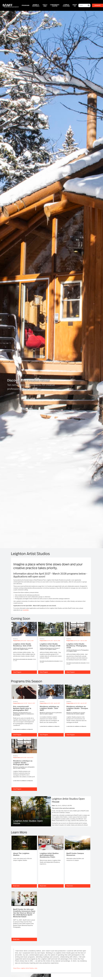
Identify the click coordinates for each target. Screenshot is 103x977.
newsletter (26, 610)
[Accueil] (11, 5)
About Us (74, 5)
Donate (98, 5)
